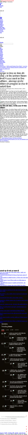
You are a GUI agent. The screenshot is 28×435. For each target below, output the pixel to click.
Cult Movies (15, 138)
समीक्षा (1, 51)
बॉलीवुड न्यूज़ (3, 426)
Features (13, 139)
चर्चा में (1, 53)
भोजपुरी (1, 63)
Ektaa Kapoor (7, 139)
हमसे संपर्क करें (22, 433)
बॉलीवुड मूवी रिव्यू (4, 415)
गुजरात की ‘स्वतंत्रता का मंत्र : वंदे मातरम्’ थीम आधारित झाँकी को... (14, 304)
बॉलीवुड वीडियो (3, 429)
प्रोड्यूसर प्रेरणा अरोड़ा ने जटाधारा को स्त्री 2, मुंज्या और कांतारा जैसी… (22, 339)
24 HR (11, 329)
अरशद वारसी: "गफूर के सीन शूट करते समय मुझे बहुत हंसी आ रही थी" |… (22, 392)
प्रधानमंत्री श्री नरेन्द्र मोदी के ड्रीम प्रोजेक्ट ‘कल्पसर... (11, 297)
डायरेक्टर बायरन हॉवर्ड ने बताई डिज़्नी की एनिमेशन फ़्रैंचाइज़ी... (12, 310)
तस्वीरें (1, 57)
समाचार (1, 54)
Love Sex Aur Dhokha (20, 139)
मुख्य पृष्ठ (2, 433)
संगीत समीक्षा (2, 62)
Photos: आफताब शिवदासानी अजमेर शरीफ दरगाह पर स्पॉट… (22, 401)
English (1, 64)
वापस (1, 70)
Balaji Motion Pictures (7, 138)
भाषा (1, 7)
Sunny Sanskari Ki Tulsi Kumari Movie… (9, 422)
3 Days (17, 329)
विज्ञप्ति (5, 433)
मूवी (0, 48)
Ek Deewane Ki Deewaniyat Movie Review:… (16, 416)
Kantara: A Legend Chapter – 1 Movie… (9, 420)
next (3, 71)
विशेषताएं (2, 58)
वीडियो (1, 49)
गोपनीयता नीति (11, 433)
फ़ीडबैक (1, 5)
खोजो (1, 3)
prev (1, 71)
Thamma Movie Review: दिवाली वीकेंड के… (9, 418)
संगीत (1, 50)
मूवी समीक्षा (2, 61)
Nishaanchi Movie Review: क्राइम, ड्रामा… (9, 424)
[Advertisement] (13, 205)
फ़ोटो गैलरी (3, 431)
